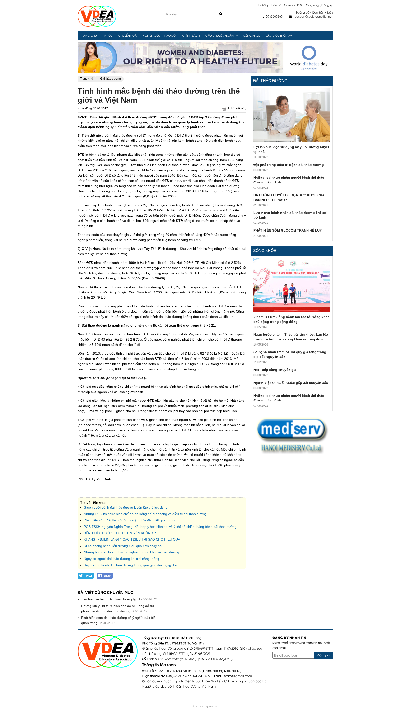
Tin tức (107, 35)
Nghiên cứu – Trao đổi (160, 35)
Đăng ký (327, 5)
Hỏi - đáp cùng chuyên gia (274, 370)
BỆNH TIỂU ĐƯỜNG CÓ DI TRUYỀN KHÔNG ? (120, 533)
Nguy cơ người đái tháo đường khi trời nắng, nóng (121, 559)
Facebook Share (105, 576)
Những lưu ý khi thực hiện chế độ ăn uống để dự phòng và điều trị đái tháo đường (145, 514)
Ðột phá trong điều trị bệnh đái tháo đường (288, 165)
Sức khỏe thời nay (279, 35)
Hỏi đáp (263, 5)
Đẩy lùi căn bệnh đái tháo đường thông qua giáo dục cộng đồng (132, 565)
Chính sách (191, 35)
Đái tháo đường (270, 81)
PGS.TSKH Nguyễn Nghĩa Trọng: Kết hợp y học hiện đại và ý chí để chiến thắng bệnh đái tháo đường (160, 527)
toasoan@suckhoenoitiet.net (310, 16)
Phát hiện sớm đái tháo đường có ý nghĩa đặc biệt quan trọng (130, 520)
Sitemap (289, 5)
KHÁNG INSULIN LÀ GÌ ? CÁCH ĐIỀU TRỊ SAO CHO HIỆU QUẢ (132, 539)
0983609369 (272, 16)
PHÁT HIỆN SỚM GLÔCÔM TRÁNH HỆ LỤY (287, 230)
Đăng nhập (312, 5)
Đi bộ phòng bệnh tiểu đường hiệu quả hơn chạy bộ (123, 546)
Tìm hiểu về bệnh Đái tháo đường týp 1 (110, 599)
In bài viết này (237, 108)
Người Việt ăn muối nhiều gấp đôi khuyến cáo (290, 383)
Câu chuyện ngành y (221, 35)
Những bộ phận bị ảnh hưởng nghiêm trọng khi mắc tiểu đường (131, 552)
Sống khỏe (251, 35)
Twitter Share (86, 576)
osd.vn (213, 706)
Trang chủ (88, 35)
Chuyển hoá (127, 35)
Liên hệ (276, 5)
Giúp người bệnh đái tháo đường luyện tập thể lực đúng (126, 507)
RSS (299, 5)
